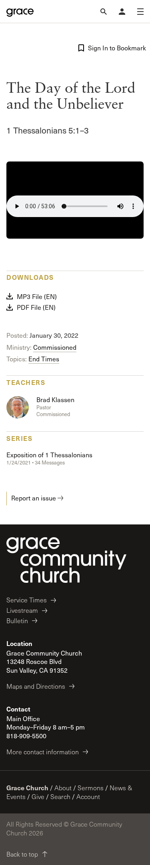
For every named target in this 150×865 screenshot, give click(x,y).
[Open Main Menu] (140, 11)
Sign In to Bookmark (116, 48)
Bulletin (17, 620)
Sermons (91, 787)
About (63, 787)
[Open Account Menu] (122, 11)
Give (38, 796)
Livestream (22, 610)
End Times (43, 359)
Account (88, 796)
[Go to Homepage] (20, 11)
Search (60, 796)
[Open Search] (103, 11)
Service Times (26, 600)
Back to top (22, 854)
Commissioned (54, 347)
